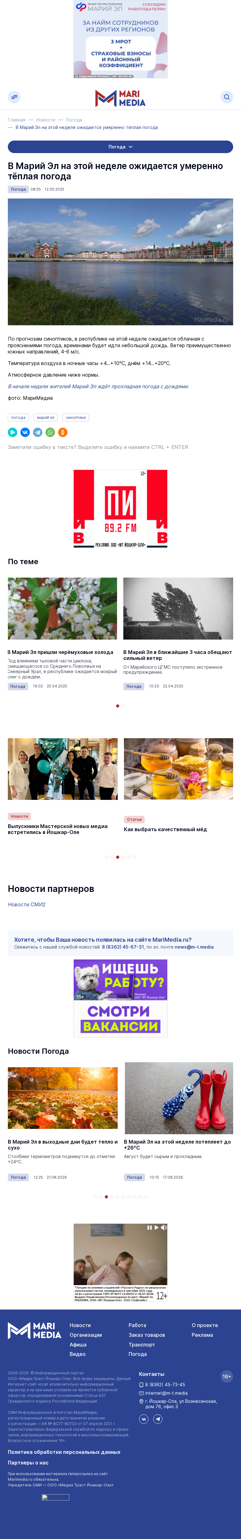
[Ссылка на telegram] (158, 1419)
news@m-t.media (194, 947)
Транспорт (142, 1344)
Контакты (151, 1374)
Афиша (78, 1344)
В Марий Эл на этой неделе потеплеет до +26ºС (177, 1145)
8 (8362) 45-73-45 (165, 1384)
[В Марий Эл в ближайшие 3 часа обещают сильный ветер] (178, 609)
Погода (18, 189)
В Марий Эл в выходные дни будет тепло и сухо (63, 1145)
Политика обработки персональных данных (64, 1452)
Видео (78, 1354)
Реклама (202, 1335)
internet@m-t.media (166, 1393)
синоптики (76, 417)
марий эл (45, 417)
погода (18, 417)
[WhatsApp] (50, 432)
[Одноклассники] (62, 432)
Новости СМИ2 (27, 904)
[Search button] (227, 97)
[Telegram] (37, 432)
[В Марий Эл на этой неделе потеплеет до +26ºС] (179, 1098)
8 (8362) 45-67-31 (123, 947)
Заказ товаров (147, 1335)
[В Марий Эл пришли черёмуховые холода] (62, 609)
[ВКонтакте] (25, 432)
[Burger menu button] (14, 97)
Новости (19, 816)
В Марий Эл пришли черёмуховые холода (60, 652)
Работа (137, 1325)
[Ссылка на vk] (143, 1419)
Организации (86, 1335)
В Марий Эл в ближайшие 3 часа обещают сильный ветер (177, 655)
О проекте (205, 1325)
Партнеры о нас (28, 1462)
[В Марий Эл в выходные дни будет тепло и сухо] (63, 1098)
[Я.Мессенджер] (12, 432)
